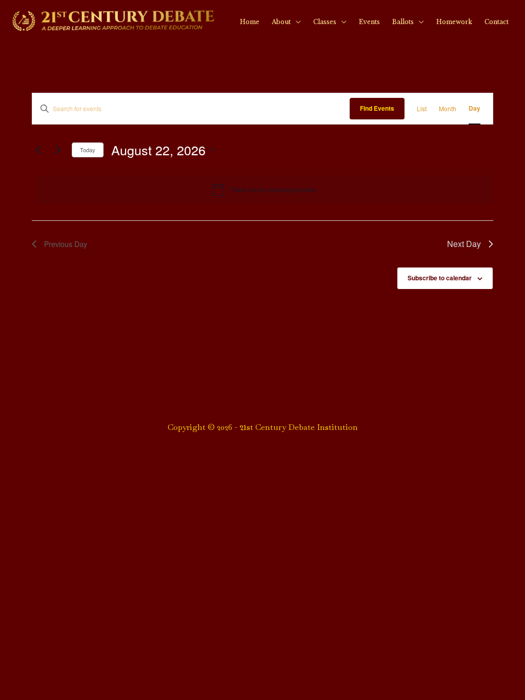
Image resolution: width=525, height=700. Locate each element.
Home (249, 22)
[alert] (264, 189)
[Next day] (58, 149)
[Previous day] (38, 149)
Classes (324, 22)
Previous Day (65, 244)
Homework (454, 22)
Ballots (403, 22)
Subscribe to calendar (440, 277)
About (281, 22)
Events (369, 22)
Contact (496, 22)
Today (87, 150)
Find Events (377, 108)
